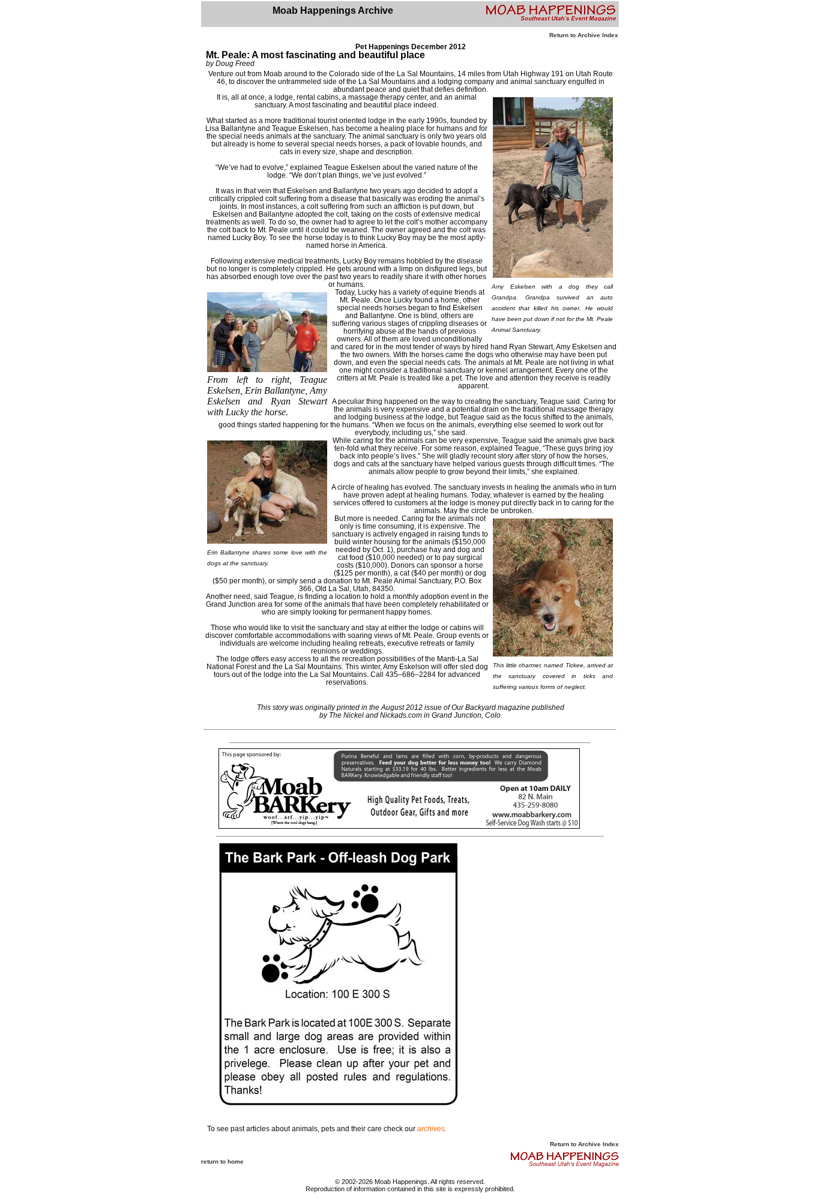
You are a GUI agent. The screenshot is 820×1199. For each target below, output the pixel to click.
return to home (222, 1161)
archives (431, 1129)
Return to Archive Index (583, 35)
